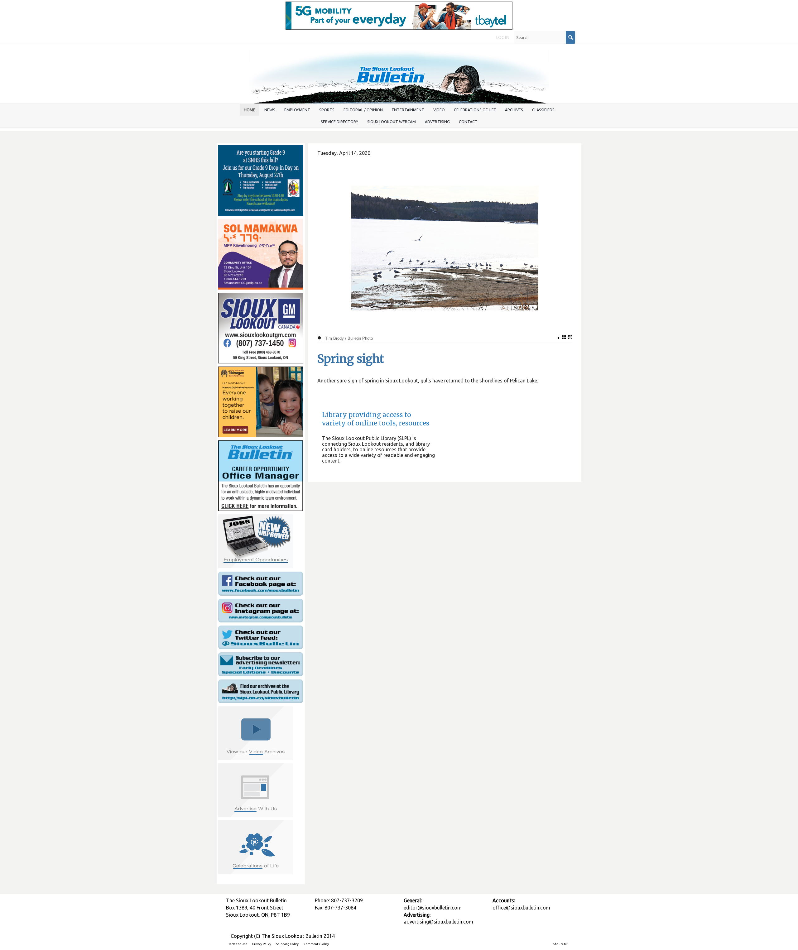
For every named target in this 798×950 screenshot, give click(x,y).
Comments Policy (316, 944)
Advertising (437, 121)
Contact (468, 121)
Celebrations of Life (475, 110)
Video (439, 110)
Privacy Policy (261, 944)
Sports (326, 110)
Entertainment (408, 110)
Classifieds (543, 110)
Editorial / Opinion (363, 110)
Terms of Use (237, 944)
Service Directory (339, 121)
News (269, 110)
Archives (514, 110)
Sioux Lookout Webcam (391, 121)
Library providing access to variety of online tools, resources (375, 419)
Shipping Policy (287, 944)
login (502, 37)
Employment (297, 110)
